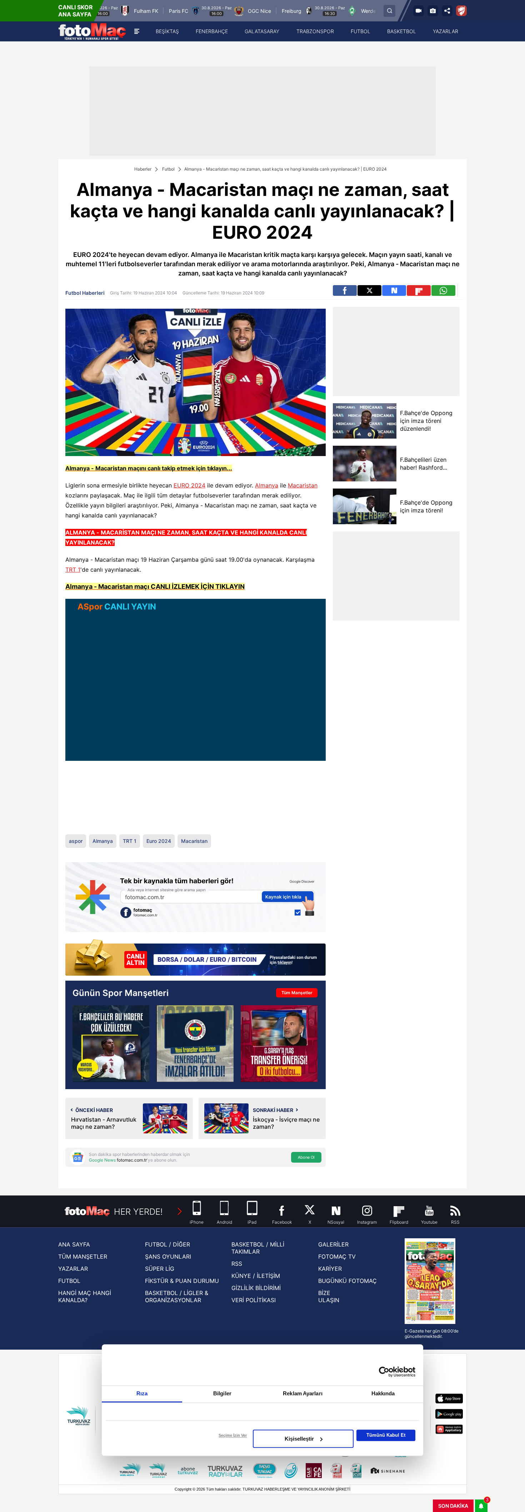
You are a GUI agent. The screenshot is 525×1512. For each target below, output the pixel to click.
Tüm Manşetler (296, 992)
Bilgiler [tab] (222, 1393)
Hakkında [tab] (383, 1393)
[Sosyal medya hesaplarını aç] (447, 10)
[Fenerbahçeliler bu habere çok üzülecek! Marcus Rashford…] (110, 1043)
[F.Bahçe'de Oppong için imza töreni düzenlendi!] (364, 421)
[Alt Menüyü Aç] (137, 31)
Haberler (142, 169)
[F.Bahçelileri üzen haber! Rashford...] (364, 463)
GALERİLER (333, 1244)
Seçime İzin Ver (233, 1435)
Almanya (266, 485)
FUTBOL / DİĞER (167, 1244)
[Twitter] (369, 290)
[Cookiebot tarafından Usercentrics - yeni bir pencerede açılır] (384, 1371)
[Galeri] (433, 10)
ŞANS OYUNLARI (168, 1256)
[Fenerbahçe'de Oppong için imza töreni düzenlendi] (194, 1043)
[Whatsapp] (443, 290)
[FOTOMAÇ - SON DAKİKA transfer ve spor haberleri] (92, 31)
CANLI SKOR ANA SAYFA (75, 11)
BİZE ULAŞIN (328, 1296)
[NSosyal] (394, 290)
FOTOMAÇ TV (337, 1256)
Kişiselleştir (299, 1439)
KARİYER (330, 1268)
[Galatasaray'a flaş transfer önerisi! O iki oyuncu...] (279, 1043)
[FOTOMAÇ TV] (418, 10)
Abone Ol (306, 1157)
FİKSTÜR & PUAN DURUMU (182, 1280)
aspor (75, 841)
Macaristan (303, 485)
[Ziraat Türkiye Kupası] (461, 10)
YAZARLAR (73, 1268)
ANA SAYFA (74, 1244)
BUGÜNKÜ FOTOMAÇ (347, 1280)
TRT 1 (72, 569)
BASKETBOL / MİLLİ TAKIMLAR (257, 1248)
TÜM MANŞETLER (82, 1256)
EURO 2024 (189, 485)
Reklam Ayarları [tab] (302, 1393)
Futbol (168, 169)
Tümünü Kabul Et (385, 1435)
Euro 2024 (158, 841)
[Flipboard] (419, 290)
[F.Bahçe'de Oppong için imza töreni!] (364, 506)
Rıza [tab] (142, 1393)
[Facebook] (345, 290)
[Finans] (195, 958)
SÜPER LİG (159, 1268)
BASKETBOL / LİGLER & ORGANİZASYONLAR (176, 1296)
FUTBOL (69, 1280)
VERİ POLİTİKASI (253, 1300)
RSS (236, 1263)
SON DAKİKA (453, 1506)
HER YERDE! (138, 1212)
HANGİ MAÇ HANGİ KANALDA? (84, 1296)
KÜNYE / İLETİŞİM (255, 1275)
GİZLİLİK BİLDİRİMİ (256, 1287)
